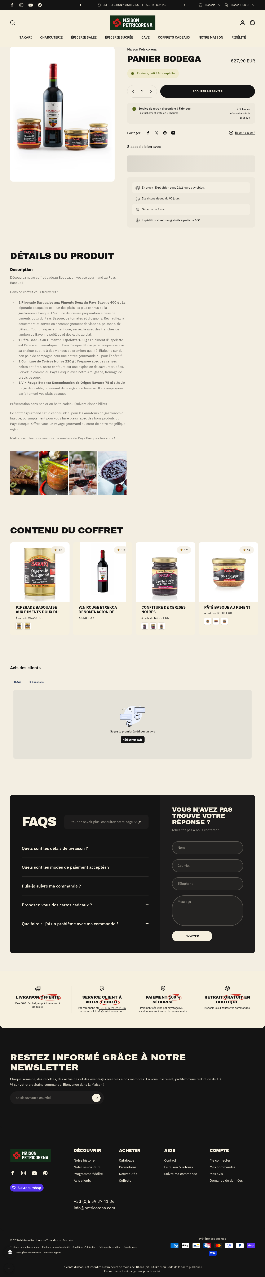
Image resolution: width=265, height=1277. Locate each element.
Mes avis (216, 1174)
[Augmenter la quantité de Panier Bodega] (152, 91)
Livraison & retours (178, 1167)
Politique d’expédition (110, 1247)
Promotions (128, 1167)
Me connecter (220, 1160)
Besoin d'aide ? (245, 133)
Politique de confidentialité (56, 1247)
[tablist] (132, 682)
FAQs (137, 822)
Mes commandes (222, 1167)
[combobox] (210, 5)
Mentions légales (52, 1252)
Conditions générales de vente (25, 1252)
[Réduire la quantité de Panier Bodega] (132, 91)
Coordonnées (130, 1247)
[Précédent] (81, 5)
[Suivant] (184, 5)
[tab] (18, 682)
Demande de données (226, 1181)
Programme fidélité (88, 1174)
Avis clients (82, 1181)
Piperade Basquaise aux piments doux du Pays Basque (37, 612)
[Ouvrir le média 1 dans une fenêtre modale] (62, 114)
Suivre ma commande (180, 1174)
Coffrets (125, 1181)
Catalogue (126, 1160)
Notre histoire (84, 1160)
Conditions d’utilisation (84, 1247)
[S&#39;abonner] (96, 1098)
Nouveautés (128, 1174)
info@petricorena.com (110, 1011)
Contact (170, 1160)
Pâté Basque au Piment (227, 607)
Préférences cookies (212, 1239)
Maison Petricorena (142, 49)
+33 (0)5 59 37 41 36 (112, 1008)
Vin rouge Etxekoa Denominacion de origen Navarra (98, 612)
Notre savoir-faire (87, 1167)
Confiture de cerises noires (163, 610)
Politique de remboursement (25, 1247)
